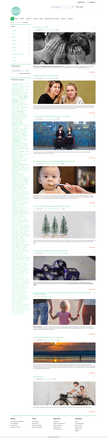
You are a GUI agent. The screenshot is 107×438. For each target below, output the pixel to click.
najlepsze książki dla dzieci (17, 137)
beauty (13, 245)
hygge (16, 290)
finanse (13, 223)
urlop (20, 215)
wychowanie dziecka (17, 123)
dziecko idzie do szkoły (16, 117)
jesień (21, 120)
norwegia (21, 108)
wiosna (19, 89)
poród (22, 217)
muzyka (13, 231)
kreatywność (14, 282)
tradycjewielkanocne (20, 308)
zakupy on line (15, 229)
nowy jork (27, 286)
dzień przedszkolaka (20, 301)
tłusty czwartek (14, 305)
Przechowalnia (57, 427)
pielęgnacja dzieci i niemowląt (17, 206)
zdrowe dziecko (15, 129)
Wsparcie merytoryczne (59, 423)
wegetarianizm (14, 277)
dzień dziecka (25, 95)
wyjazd (27, 292)
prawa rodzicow (20, 189)
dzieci (27, 148)
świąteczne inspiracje (24, 154)
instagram (14, 248)
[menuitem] (16, 18)
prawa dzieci (14, 169)
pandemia (14, 260)
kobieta (21, 231)
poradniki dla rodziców (23, 220)
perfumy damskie (15, 238)
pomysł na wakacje (15, 110)
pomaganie (14, 178)
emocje (27, 164)
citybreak (27, 269)
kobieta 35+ (26, 231)
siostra (18, 134)
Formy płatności (14, 423)
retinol (18, 260)
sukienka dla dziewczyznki (17, 92)
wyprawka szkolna (15, 114)
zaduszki (18, 160)
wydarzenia (14, 203)
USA (12, 288)
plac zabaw (23, 277)
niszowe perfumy (17, 288)
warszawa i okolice (15, 198)
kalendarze (19, 248)
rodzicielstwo (16, 142)
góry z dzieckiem (15, 103)
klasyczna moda (15, 254)
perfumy (21, 237)
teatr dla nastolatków (22, 290)
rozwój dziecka (16, 139)
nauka (13, 149)
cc (24, 217)
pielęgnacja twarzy (15, 232)
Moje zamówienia (58, 425)
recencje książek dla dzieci (17, 158)
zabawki (23, 266)
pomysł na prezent (15, 154)
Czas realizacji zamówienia (17, 421)
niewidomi (26, 279)
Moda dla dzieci (79, 425)
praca (22, 105)
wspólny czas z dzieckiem (18, 148)
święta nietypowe (23, 296)
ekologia (20, 229)
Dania (21, 119)
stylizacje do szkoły (15, 151)
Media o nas (78, 429)
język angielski (14, 228)
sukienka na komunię (25, 192)
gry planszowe (25, 145)
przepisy (17, 231)
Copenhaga (23, 269)
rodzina (23, 134)
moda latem (14, 104)
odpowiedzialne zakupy (16, 241)
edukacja (22, 151)
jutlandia (23, 215)
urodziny (24, 188)
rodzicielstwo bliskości (24, 226)
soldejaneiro (27, 308)
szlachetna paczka (15, 176)
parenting (15, 101)
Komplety (14, 47)
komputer (28, 213)
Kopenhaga (18, 269)
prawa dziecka (20, 169)
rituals (22, 264)
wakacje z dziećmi (21, 292)
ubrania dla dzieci (15, 100)
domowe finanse (19, 223)
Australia (20, 261)
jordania (26, 272)
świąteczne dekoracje (25, 257)
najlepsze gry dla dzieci (16, 146)
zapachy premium (15, 270)
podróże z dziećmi (22, 93)
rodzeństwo (14, 134)
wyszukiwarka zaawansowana (24, 73)
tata (26, 289)
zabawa (22, 280)
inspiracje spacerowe (24, 197)
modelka (22, 242)
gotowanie (26, 304)
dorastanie (24, 285)
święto (18, 296)
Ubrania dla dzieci (79, 423)
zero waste (23, 239)
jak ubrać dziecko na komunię (17, 194)
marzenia (19, 282)
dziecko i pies (14, 113)
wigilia (13, 258)
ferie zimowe (22, 182)
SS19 (27, 191)
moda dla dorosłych (15, 253)
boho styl (26, 104)
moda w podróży (23, 98)
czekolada (13, 283)
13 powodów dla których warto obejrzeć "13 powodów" (52, 116)
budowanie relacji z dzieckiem (18, 185)
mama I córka (14, 289)
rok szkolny (24, 116)
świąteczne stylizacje (16, 197)
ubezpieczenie (19, 298)
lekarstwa (18, 293)
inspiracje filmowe (15, 212)
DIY (12, 235)
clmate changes (14, 276)
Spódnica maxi (78, 427)
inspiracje (14, 153)
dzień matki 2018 (15, 97)
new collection (21, 157)
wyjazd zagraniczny (23, 295)
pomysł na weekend (24, 198)
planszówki (24, 146)
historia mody (14, 89)
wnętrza (24, 229)
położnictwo (14, 219)
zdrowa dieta (24, 131)
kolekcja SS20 (24, 241)
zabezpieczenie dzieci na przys (22, 222)
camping (25, 225)
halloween (14, 160)
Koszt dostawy (14, 425)
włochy (21, 225)
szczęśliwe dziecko (16, 140)
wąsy (13, 251)
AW (12, 85)
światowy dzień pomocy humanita (18, 267)
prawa (25, 169)
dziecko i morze (15, 125)
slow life (23, 204)
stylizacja (14, 95)
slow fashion (17, 234)
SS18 (19, 86)
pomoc (26, 267)
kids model (17, 242)
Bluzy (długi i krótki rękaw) (17, 54)
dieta (28, 260)
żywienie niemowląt (15, 119)
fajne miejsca (19, 219)
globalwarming (20, 274)
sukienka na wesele (19, 90)
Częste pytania (35, 421)
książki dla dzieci (24, 136)
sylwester (19, 180)
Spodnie (14, 40)
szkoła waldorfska (24, 207)
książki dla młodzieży (25, 235)
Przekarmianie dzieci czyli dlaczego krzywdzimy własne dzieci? (54, 161)
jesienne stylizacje (15, 120)
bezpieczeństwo (25, 250)
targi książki (19, 203)
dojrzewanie (22, 286)
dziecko (26, 97)
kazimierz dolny (14, 292)
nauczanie (27, 201)
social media (24, 247)
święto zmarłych (24, 160)
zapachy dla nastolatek (24, 307)
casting (13, 242)
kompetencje (25, 245)
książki (17, 126)
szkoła (25, 110)
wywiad (24, 219)
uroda (13, 234)
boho (23, 86)
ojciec (13, 290)
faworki (21, 304)
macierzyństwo (15, 166)
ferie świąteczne (17, 235)
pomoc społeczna (22, 176)
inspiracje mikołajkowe (16, 161)
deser (27, 283)
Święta (27, 151)
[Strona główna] (16, 10)
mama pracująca (24, 107)
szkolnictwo (21, 201)
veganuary (23, 273)
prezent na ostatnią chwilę (17, 302)
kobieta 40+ (24, 288)
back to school (14, 112)
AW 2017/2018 (16, 85)
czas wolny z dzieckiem (17, 200)
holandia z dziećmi (15, 216)
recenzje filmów (15, 213)
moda (21, 110)
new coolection (15, 86)
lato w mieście (20, 104)
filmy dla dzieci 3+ (20, 311)
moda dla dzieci (15, 88)
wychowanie (49, 296)
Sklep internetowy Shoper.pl (53, 437)
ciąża (19, 217)
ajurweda (26, 264)
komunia (18, 192)
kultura (21, 232)
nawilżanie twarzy (19, 245)
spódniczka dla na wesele (16, 145)
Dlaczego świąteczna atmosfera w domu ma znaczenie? (51, 206)
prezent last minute (15, 304)
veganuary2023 (14, 274)
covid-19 (19, 250)
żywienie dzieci (22, 209)
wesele (13, 90)
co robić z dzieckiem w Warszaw (18, 279)
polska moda (22, 100)
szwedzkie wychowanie (16, 179)
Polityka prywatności (37, 425)
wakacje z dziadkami (15, 295)
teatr (13, 307)
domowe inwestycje (15, 225)
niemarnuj (13, 311)
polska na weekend (16, 136)
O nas (76, 421)
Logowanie (56, 421)
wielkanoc (14, 195)
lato (23, 89)
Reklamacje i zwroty (15, 427)
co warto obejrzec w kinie (16, 314)
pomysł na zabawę (25, 282)
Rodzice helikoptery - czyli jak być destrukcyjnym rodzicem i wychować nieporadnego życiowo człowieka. (61, 293)
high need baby (14, 217)
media (22, 85)
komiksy (13, 239)
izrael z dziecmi (27, 194)
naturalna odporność (16, 131)
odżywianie (49, 163)
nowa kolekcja (14, 157)
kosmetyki (24, 203)
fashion (21, 253)
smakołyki (18, 283)
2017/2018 (26, 83)
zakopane (21, 101)
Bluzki (13, 33)
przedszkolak (26, 178)
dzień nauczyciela (19, 149)
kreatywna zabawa (20, 272)
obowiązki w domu (24, 143)
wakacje (13, 98)
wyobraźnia (14, 272)
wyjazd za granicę (26, 298)
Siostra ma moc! (38, 376)
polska (20, 125)
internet (27, 228)
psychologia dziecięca (25, 305)
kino (24, 210)
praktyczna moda (15, 108)
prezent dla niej (22, 254)
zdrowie (13, 261)
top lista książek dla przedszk (17, 132)
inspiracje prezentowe (16, 163)
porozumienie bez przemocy (17, 187)
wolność (22, 184)
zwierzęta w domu (21, 113)
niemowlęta (24, 117)
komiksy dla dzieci (23, 238)
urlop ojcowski (22, 191)
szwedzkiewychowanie (25, 167)
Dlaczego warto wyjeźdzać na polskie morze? (48, 337)
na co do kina (21, 312)
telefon (20, 213)
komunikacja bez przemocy (17, 188)
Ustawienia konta (58, 429)
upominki (14, 155)
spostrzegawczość (20, 155)
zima (27, 182)
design (19, 277)
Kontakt (77, 431)
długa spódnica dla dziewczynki (18, 173)
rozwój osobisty (24, 263)
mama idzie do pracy (16, 107)
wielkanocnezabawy (20, 195)
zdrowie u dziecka (23, 129)
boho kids (22, 88)
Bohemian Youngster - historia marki (45, 75)
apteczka (13, 293)
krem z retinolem (23, 260)
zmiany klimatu (21, 276)
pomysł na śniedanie (23, 256)
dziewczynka (19, 95)
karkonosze (14, 192)
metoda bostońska (21, 228)
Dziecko (55, 253)
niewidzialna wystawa (16, 280)
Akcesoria (14, 50)
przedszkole (14, 301)
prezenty (20, 153)
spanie (22, 142)
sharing (13, 309)
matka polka (25, 181)
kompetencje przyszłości (16, 247)
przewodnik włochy (15, 226)
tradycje (13, 308)
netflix (19, 305)
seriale (25, 232)
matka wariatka (15, 182)
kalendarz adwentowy (25, 234)
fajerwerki (13, 273)
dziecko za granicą (23, 299)
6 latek (17, 307)
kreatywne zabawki (15, 256)
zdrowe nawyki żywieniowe (17, 210)
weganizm (18, 273)
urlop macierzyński (15, 191)
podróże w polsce (26, 125)
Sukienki (14, 37)
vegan (26, 276)
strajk (24, 200)
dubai (19, 285)
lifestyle (21, 112)
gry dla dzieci (59, 253)
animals (27, 273)
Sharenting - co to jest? (41, 27)
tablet (24, 213)
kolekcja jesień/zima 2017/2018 (17, 83)
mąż (15, 251)
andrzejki (22, 166)
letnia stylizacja (22, 103)
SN (26, 217)
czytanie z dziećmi (15, 170)
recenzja (25, 158)
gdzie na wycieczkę (15, 286)
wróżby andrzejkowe (16, 167)
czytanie (13, 126)
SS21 (17, 261)
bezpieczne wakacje (15, 299)
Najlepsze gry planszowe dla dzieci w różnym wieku (50, 251)
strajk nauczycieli (15, 201)
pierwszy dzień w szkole (16, 116)
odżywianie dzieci (15, 209)
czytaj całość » (92, 72)
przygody (18, 184)
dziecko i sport (17, 105)
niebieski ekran (15, 215)
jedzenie (28, 309)
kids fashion (27, 86)
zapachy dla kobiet (15, 244)
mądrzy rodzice (24, 212)
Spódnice (14, 30)
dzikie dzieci (14, 181)
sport (13, 105)
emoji (29, 296)
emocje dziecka (22, 216)
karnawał (18, 239)
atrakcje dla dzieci (15, 237)
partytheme (26, 280)
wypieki (18, 251)
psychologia (24, 139)
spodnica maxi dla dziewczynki (17, 175)
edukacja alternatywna (16, 207)
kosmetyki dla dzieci (15, 204)
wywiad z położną (15, 220)
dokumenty (14, 296)
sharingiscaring (18, 309)
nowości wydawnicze (16, 264)
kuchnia (27, 251)
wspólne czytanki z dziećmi (17, 128)
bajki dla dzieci (26, 128)
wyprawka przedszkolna (24, 114)
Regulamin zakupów (37, 427)
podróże (13, 269)
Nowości (14, 57)
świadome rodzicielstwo (18, 164)
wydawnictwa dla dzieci (16, 263)
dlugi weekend (26, 92)
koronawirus (14, 250)
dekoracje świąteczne (16, 257)
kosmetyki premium (23, 270)
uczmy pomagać (20, 178)
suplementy (23, 251)
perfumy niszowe (21, 289)
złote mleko (14, 266)
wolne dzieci (24, 179)
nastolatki (27, 258)
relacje (27, 184)
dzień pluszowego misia (24, 170)
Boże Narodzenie (15, 172)
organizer (23, 248)
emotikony (14, 298)
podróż (22, 293)
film (27, 210)
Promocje (14, 61)
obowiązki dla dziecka (16, 143)
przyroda (14, 184)
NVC (24, 187)
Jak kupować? (35, 423)
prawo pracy (14, 189)
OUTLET (13, 44)
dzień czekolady (14, 285)
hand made (19, 266)
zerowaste (23, 309)
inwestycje (14, 222)
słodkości (22, 283)
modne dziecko (15, 93)
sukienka (26, 89)
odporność (26, 132)
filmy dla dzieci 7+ (15, 312)
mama (21, 97)
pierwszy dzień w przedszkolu (17, 122)
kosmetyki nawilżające (24, 244)
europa (17, 98)
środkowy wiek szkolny (19, 258)
